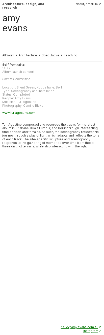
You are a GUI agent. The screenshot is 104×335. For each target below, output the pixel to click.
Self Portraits (13, 64)
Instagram (90, 331)
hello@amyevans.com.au (79, 327)
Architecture (28, 55)
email (90, 4)
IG (96, 4)
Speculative (50, 55)
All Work (8, 55)
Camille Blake (33, 105)
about (79, 4)
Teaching (70, 55)
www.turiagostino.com (19, 113)
